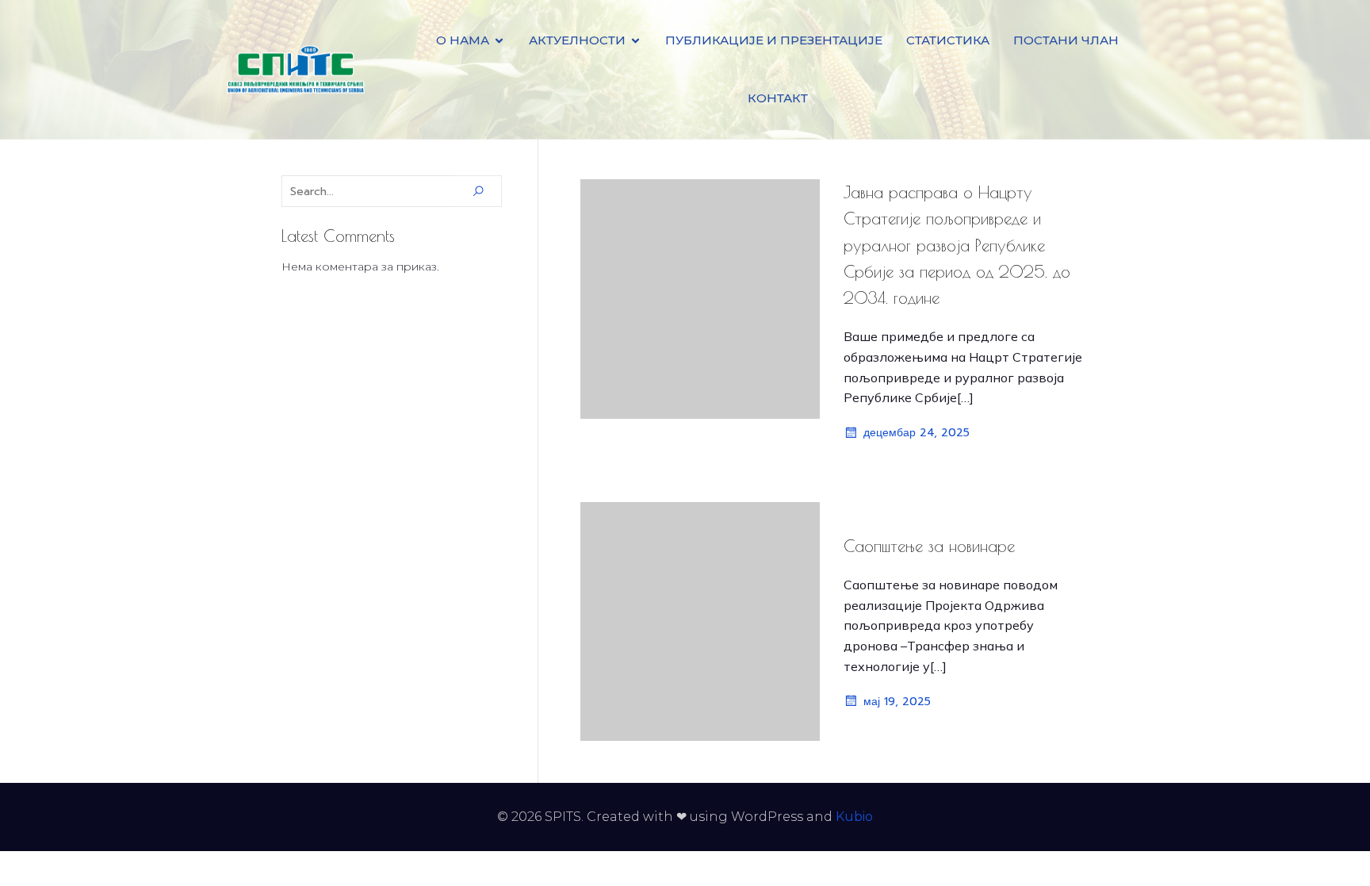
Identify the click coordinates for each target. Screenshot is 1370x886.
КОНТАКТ (778, 97)
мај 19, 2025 (897, 701)
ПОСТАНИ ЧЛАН (1066, 40)
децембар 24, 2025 (916, 432)
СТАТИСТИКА (947, 40)
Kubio (854, 816)
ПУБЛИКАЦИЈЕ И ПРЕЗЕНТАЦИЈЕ (773, 40)
